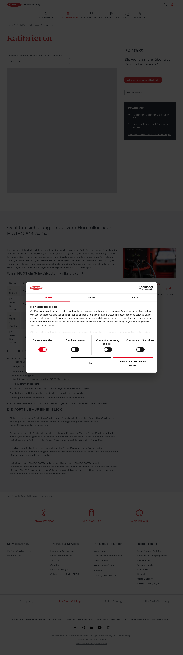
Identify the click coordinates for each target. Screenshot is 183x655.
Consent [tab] (48, 297)
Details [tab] (91, 297)
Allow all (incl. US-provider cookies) (132, 363)
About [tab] (135, 297)
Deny (91, 363)
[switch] (75, 349)
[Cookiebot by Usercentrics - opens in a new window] (140, 288)
